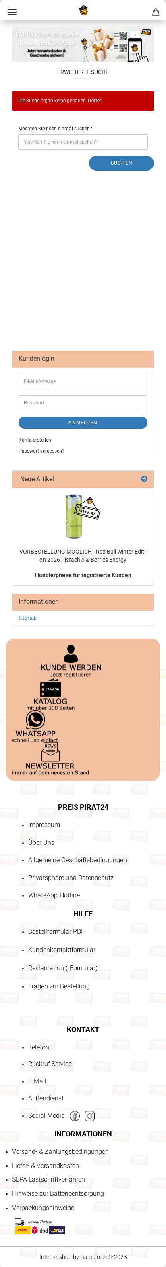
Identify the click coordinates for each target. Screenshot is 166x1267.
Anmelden (83, 422)
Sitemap (28, 618)
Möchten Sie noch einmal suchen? (55, 128)
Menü (12, 12)
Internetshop (55, 1257)
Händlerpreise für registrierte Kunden (83, 575)
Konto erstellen (35, 440)
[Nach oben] (22, 1214)
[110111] (83, 516)
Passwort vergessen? (41, 451)
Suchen (122, 163)
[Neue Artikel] (144, 479)
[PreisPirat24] (83, 10)
